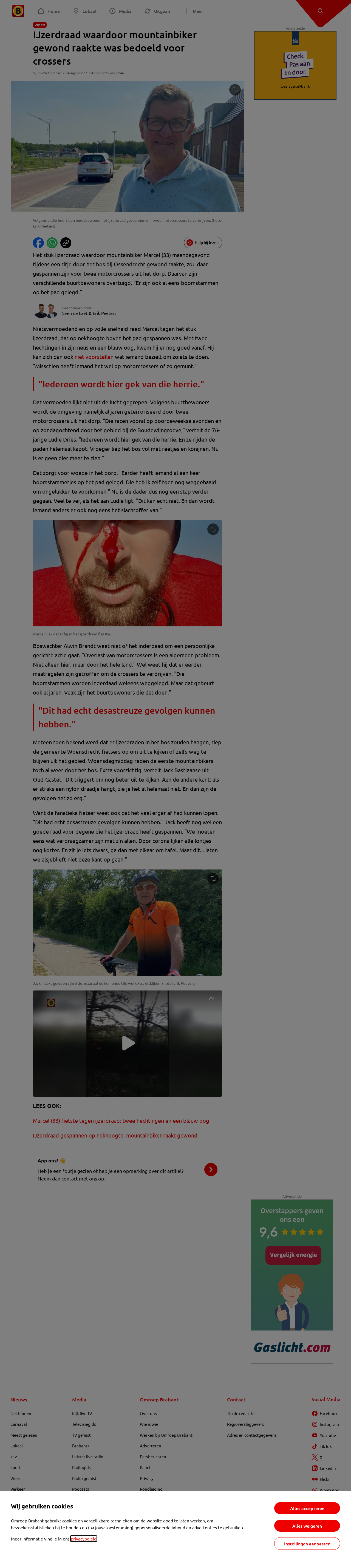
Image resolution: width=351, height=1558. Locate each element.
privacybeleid (84, 1538)
